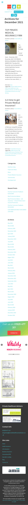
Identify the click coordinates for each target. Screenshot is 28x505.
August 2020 (11, 297)
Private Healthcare (11, 88)
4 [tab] (13, 354)
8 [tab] (18, 354)
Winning (6, 93)
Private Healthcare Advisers (15, 153)
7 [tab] (17, 354)
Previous (2, 345)
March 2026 (11, 226)
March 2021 (11, 291)
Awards (12, 86)
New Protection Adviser (14, 196)
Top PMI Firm (16, 89)
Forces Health (22, 500)
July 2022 (10, 260)
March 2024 (11, 244)
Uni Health (14, 501)
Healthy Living (11, 167)
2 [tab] (10, 354)
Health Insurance (17, 86)
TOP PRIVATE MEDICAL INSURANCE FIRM (13, 32)
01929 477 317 (8, 12)
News (11, 85)
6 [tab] (16, 354)
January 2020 (11, 310)
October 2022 (11, 255)
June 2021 (10, 283)
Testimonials (11, 177)
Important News (12, 169)
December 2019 (12, 312)
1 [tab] (9, 354)
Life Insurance (5, 449)
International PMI (6, 454)
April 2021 (10, 289)
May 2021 (10, 286)
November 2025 (12, 231)
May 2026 (10, 223)
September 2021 (12, 281)
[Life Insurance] (8, 378)
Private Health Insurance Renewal (12, 152)
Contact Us (5, 462)
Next (26, 345)
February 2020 (11, 307)
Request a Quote (18, 12)
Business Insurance (7, 451)
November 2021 (12, 278)
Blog (3, 459)
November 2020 (12, 294)
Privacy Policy (16, 500)
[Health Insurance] (8, 369)
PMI (6, 88)
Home (3, 443)
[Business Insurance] (8, 387)
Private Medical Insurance (15, 149)
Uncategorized (12, 180)
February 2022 (11, 270)
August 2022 (11, 257)
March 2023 (11, 247)
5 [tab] (14, 354)
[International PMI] (8, 397)
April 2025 (10, 233)
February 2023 (11, 249)
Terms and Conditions (7, 500)
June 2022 (10, 262)
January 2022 (11, 273)
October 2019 (11, 315)
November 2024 (12, 239)
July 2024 (10, 241)
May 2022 (10, 265)
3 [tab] (11, 354)
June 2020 (10, 302)
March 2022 (11, 268)
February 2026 (11, 228)
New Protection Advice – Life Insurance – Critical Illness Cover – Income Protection (17, 200)
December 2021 (12, 276)
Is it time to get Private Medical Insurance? (12, 102)
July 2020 (10, 299)
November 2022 (12, 252)
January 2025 (11, 236)
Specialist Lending (6, 457)
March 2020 (11, 305)
